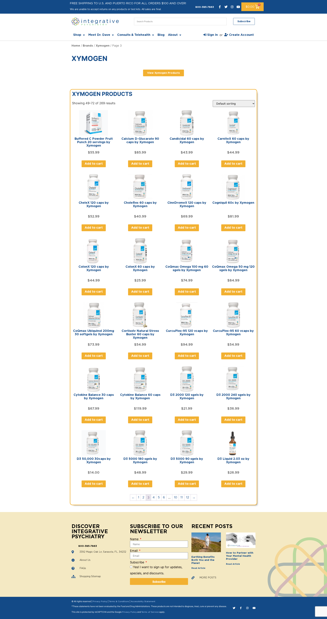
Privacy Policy (100, 601)
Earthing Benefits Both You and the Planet (203, 560)
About (173, 35)
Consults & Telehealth (133, 35)
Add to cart (94, 163)
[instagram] (232, 7)
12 (187, 497)
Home (76, 45)
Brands (88, 45)
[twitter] (226, 7)
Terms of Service (150, 612)
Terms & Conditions (119, 601)
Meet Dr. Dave (99, 35)
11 (181, 497)
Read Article (198, 568)
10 (175, 497)
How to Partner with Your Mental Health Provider (239, 556)
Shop (77, 35)
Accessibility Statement (143, 601)
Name (134, 539)
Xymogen (103, 45)
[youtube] (238, 7)
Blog (161, 35)
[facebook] (220, 7)
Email (134, 550)
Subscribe (137, 562)
